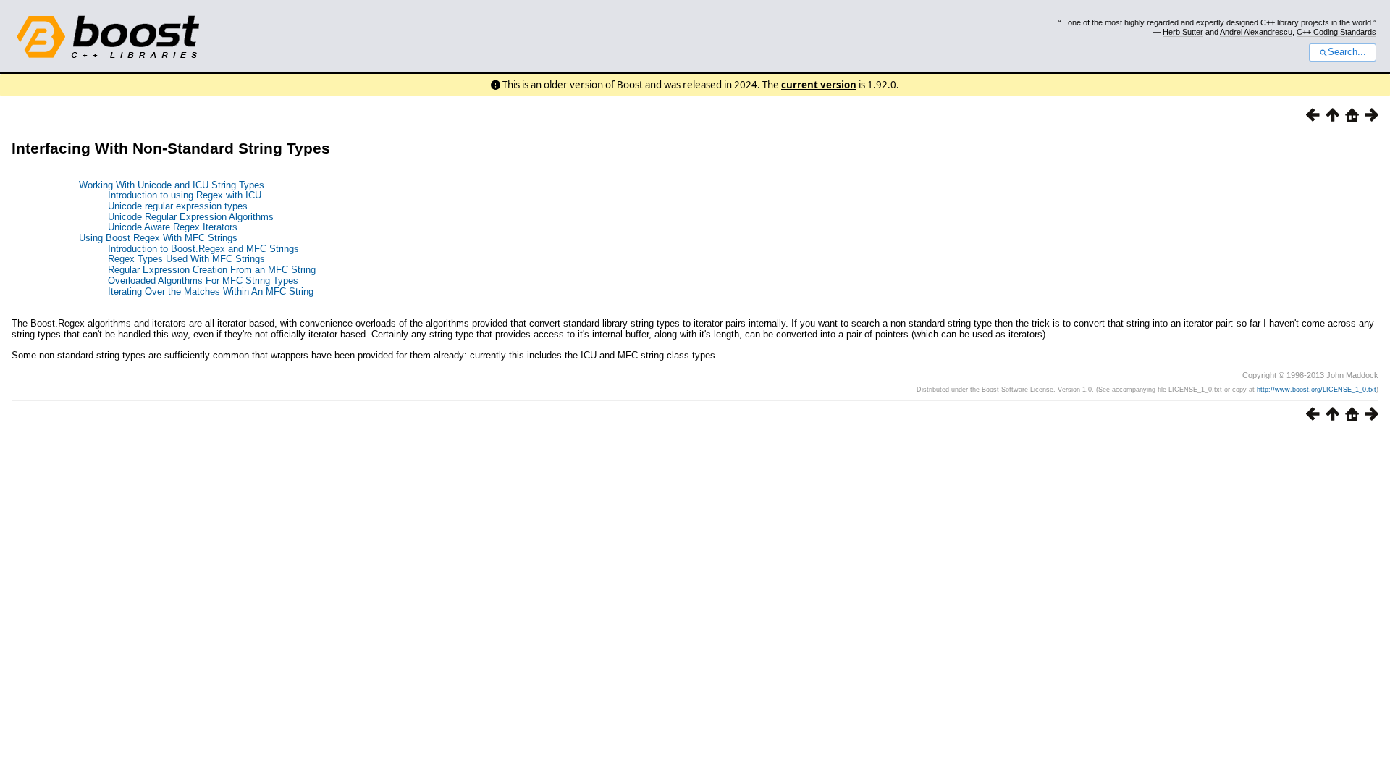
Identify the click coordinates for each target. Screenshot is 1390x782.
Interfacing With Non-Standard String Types (171, 148)
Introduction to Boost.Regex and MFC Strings (203, 248)
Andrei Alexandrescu (1256, 32)
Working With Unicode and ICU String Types (171, 185)
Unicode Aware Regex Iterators (172, 227)
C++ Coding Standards (1336, 32)
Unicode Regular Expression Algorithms (191, 216)
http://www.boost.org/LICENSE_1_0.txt (1316, 389)
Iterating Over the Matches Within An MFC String (210, 291)
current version (818, 84)
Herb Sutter (1183, 32)
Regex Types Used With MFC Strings (186, 258)
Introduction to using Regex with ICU (184, 195)
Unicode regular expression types (178, 206)
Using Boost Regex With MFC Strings (158, 237)
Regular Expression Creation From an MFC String (212, 269)
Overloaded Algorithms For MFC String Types (203, 280)
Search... (1347, 52)
